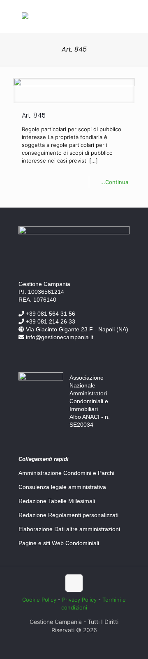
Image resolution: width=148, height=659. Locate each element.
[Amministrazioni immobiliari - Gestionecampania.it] (25, 17)
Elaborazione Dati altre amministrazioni (69, 529)
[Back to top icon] (74, 583)
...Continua (114, 182)
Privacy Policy (79, 599)
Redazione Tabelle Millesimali (56, 501)
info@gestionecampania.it (58, 337)
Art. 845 (34, 115)
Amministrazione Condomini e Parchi (66, 473)
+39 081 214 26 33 (49, 321)
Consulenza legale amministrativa (62, 487)
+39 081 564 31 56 (49, 313)
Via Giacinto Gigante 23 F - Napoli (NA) (76, 329)
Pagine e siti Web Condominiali (58, 543)
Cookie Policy (39, 599)
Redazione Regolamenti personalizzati (68, 515)
